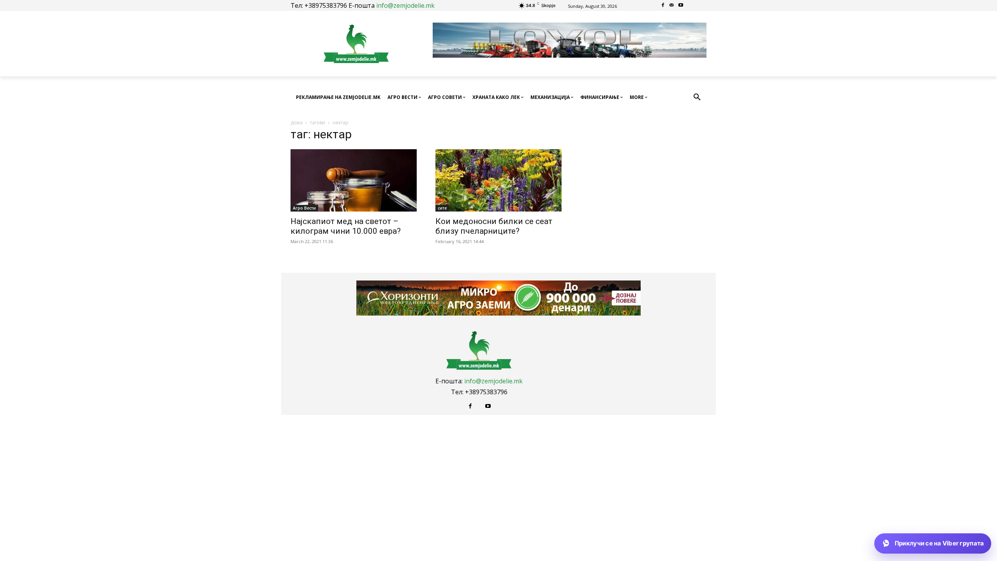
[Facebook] (663, 5)
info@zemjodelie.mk (405, 5)
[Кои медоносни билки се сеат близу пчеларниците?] (498, 180)
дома (297, 122)
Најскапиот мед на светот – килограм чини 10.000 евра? (346, 226)
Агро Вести (304, 208)
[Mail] (672, 5)
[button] (697, 97)
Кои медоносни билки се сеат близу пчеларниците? (493, 226)
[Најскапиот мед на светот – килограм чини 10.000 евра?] (354, 180)
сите (442, 208)
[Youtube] (680, 5)
